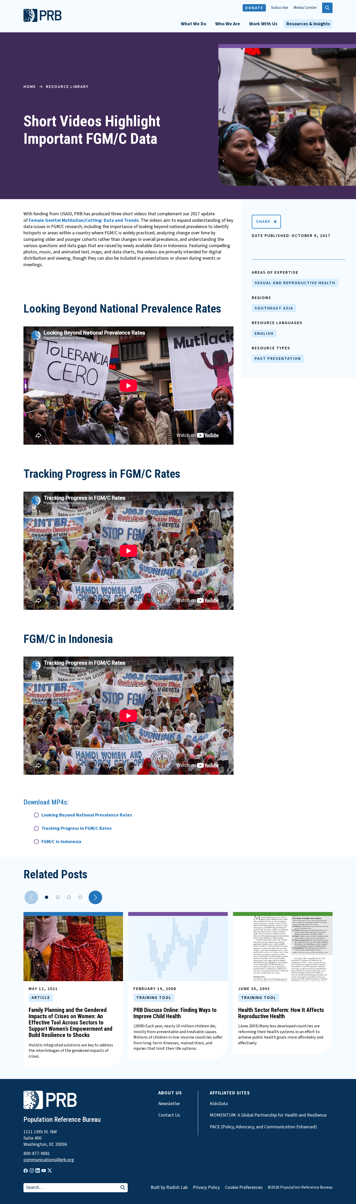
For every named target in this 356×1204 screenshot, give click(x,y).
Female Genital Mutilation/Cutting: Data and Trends (84, 220)
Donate (254, 8)
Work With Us (263, 24)
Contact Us (169, 1115)
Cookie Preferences (244, 1187)
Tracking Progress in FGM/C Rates (76, 828)
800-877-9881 (36, 1154)
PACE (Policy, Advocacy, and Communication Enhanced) (263, 1127)
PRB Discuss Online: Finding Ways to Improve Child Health (175, 1013)
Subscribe (279, 7)
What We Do (193, 24)
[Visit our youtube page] (43, 1170)
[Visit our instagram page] (31, 1170)
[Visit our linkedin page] (37, 1170)
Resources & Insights (308, 24)
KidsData (219, 1104)
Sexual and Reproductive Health (295, 283)
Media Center (305, 7)
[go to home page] (42, 20)
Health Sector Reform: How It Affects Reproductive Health (281, 1013)
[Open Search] (327, 8)
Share (263, 221)
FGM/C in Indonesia (61, 841)
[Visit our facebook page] (25, 1171)
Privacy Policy (206, 1187)
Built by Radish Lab (169, 1187)
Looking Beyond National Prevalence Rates (86, 815)
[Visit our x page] (49, 1170)
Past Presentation (278, 358)
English (264, 333)
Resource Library (67, 86)
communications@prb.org (48, 1160)
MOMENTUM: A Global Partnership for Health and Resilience (268, 1115)
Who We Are (227, 24)
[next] (95, 897)
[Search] (122, 1188)
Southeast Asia (274, 308)
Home (29, 87)
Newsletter (169, 1104)
